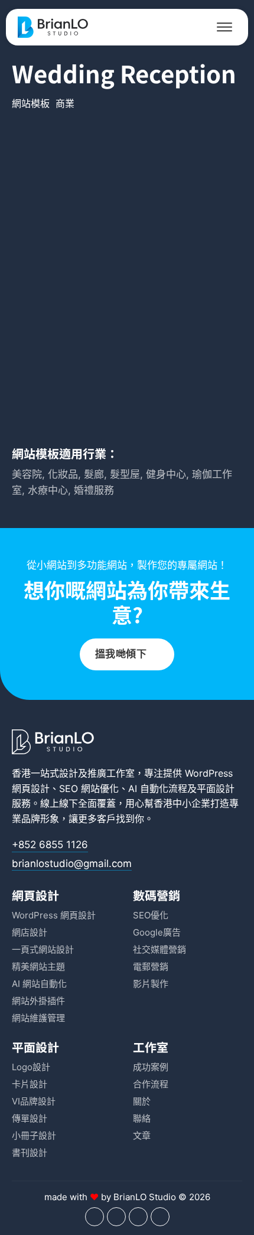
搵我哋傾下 (121, 654)
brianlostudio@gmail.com (72, 863)
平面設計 (216, 788)
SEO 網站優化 (89, 788)
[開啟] (224, 27)
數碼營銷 (156, 895)
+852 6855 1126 (50, 845)
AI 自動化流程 (157, 788)
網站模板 (31, 103)
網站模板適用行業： (65, 453)
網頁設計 (35, 895)
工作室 (150, 1046)
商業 (65, 103)
